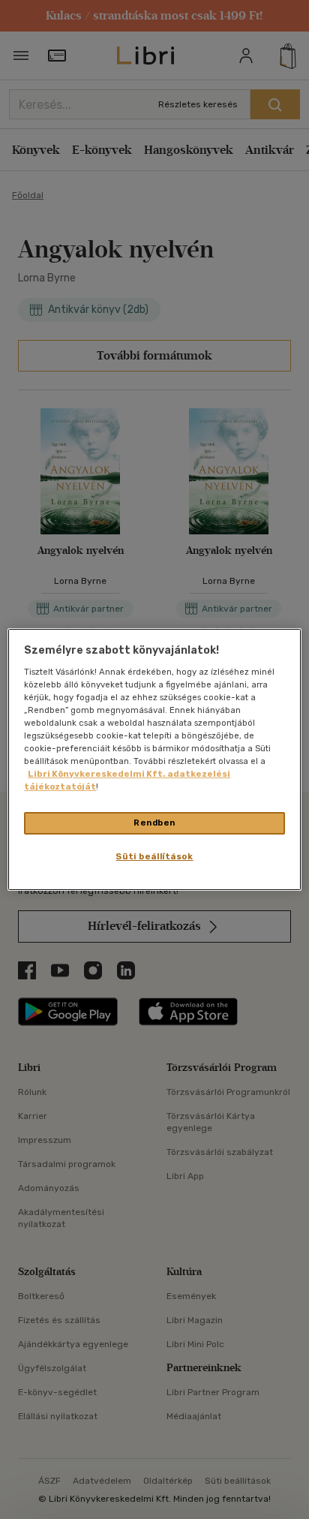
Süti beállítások (154, 856)
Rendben (155, 822)
